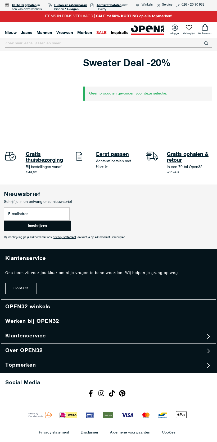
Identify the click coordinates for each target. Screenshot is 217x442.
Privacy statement (54, 432)
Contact (21, 288)
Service (167, 4)
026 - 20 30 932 (193, 4)
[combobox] (108, 43)
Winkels (147, 4)
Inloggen (175, 32)
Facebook (91, 394)
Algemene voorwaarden (130, 432)
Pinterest (123, 394)
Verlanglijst (189, 32)
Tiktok (112, 394)
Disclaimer (89, 432)
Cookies (168, 432)
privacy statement (64, 237)
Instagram (102, 394)
